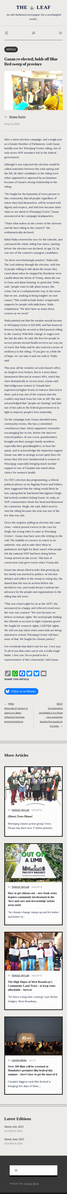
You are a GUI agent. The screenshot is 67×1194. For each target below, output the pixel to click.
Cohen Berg (19, 1060)
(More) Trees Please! (20, 816)
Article (11, 49)
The (22, 7)
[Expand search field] (33, 33)
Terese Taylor (17, 116)
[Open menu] (6, 33)
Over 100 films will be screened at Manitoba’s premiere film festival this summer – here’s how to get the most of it (32, 1070)
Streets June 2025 (14, 1139)
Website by (24, 1183)
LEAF (44, 7)
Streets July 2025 (14, 1126)
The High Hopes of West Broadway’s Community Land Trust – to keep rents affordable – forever (31, 985)
